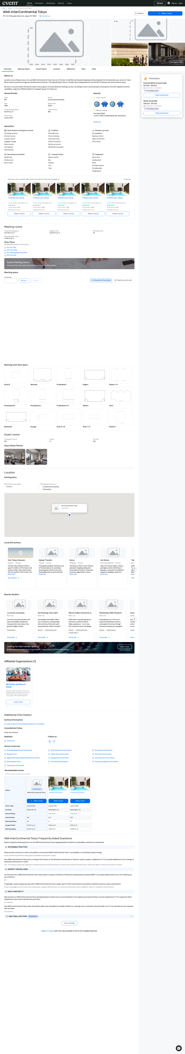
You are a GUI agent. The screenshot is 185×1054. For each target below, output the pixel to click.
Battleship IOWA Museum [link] (110, 613)
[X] (49, 741)
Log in (180, 3)
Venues (29, 3)
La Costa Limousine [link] (16, 613)
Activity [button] (40, 630)
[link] (19, 605)
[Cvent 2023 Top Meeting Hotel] (120, 104)
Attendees (8, 277)
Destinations (50, 3)
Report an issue (47, 931)
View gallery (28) (176, 62)
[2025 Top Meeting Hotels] (112, 104)
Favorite (141, 13)
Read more (97, 122)
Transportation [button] (11, 630)
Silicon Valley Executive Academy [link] (80, 613)
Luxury (69, 3)
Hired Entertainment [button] (50, 630)
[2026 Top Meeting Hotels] (96, 104)
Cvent (3, 8)
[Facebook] (54, 741)
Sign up (174, 3)
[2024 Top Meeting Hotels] (104, 104)
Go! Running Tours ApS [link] (48, 613)
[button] (55, 42)
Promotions (39, 3)
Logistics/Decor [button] (73, 632)
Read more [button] (11, 574)
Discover (61, 3)
